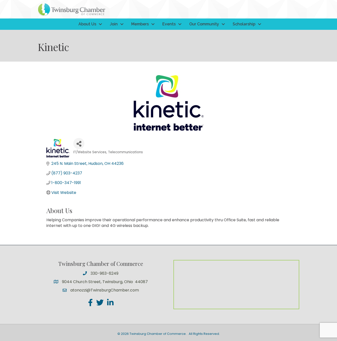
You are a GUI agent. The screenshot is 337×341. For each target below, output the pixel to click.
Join (114, 24)
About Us (87, 24)
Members (140, 24)
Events (169, 24)
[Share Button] (78, 143)
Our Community (204, 24)
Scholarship (244, 24)
